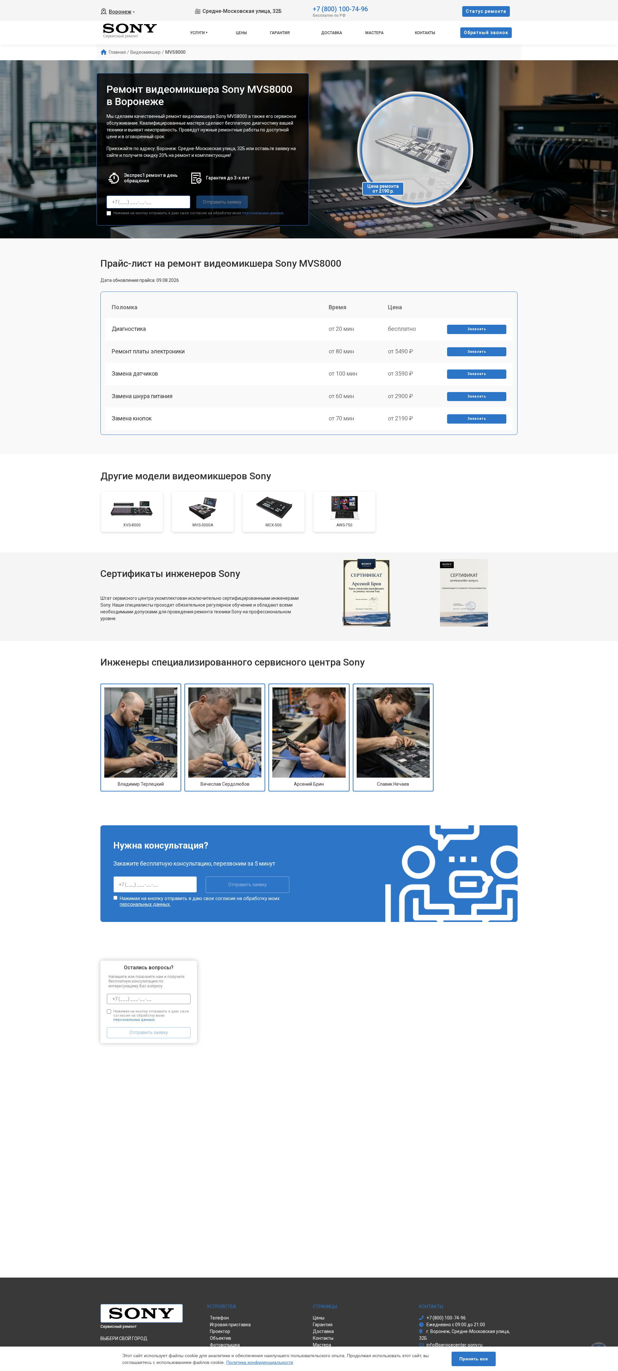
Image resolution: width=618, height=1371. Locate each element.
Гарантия (280, 33)
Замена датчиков (135, 373)
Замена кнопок (132, 418)
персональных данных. (263, 213)
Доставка (331, 33)
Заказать (476, 329)
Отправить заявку (222, 202)
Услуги (197, 33)
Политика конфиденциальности (259, 1362)
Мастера (374, 33)
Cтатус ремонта (486, 11)
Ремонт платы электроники (148, 351)
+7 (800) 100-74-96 (340, 8)
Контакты (425, 33)
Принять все (473, 1358)
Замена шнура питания (142, 396)
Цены (241, 33)
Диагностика (129, 328)
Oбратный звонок (486, 32)
